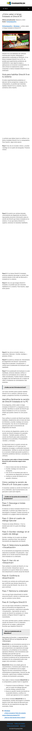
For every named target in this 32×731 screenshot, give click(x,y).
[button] (28, 8)
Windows (16, 26)
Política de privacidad (13, 726)
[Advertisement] (16, 106)
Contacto (22, 726)
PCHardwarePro (7, 26)
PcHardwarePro (11, 21)
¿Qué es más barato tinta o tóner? (14, 717)
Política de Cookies (20, 723)
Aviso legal (10, 723)
